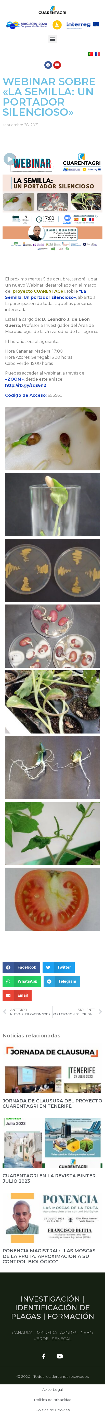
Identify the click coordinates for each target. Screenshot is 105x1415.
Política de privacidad (52, 1399)
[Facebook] (48, 65)
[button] (52, 39)
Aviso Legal (52, 1389)
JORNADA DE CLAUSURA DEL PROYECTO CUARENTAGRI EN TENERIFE (52, 1103)
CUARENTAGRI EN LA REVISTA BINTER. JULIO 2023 (50, 1178)
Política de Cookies (52, 1410)
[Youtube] (57, 65)
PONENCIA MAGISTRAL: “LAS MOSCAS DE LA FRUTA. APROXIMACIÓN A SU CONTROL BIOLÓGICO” (49, 1256)
